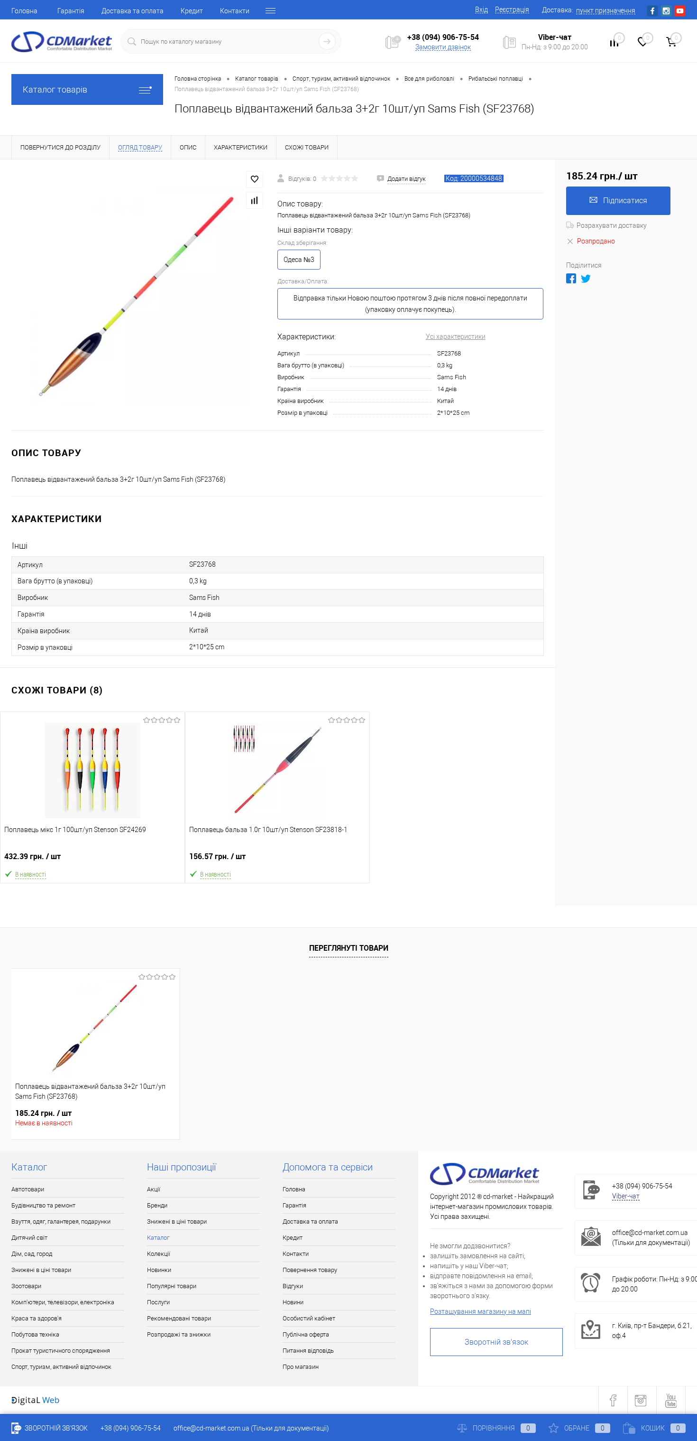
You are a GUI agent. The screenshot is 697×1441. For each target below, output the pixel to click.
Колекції (158, 1253)
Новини (293, 1302)
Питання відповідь (308, 1350)
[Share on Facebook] (571, 278)
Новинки (159, 1269)
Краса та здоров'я (36, 1318)
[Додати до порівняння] (254, 200)
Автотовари (27, 1189)
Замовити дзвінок (443, 47)
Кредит (192, 11)
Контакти (234, 11)
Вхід (481, 9)
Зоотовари (26, 1286)
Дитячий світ (29, 1237)
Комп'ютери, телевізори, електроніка (62, 1302)
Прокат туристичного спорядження (60, 1350)
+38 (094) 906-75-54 (443, 37)
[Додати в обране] (254, 179)
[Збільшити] (138, 294)
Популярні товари (171, 1286)
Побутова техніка (35, 1334)
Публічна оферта (306, 1334)
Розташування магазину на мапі (480, 1311)
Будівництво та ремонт (43, 1205)
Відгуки (293, 1286)
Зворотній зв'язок (496, 1342)
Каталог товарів (55, 89)
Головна (24, 11)
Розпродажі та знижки (179, 1334)
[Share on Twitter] (586, 278)
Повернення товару (310, 1269)
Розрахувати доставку (612, 225)
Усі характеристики (456, 336)
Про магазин (301, 1366)
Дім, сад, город (31, 1253)
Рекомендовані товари (179, 1318)
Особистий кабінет (309, 1318)
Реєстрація (512, 9)
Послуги (158, 1302)
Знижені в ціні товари (41, 1269)
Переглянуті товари (348, 948)
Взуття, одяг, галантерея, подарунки (60, 1221)
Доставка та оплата (132, 11)
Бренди (157, 1205)
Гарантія (70, 11)
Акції (153, 1189)
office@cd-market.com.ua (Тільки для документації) (251, 1428)
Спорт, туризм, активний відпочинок (61, 1366)
